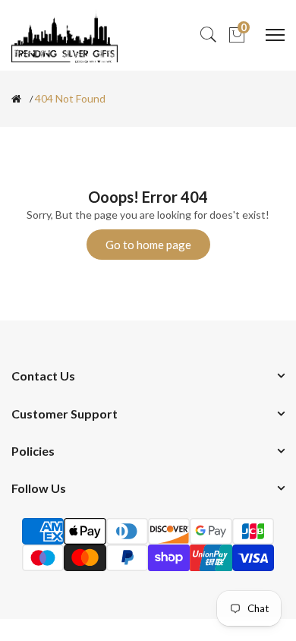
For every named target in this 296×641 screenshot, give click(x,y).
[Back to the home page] (16, 98)
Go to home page (148, 244)
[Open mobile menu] (275, 35)
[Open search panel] (208, 35)
